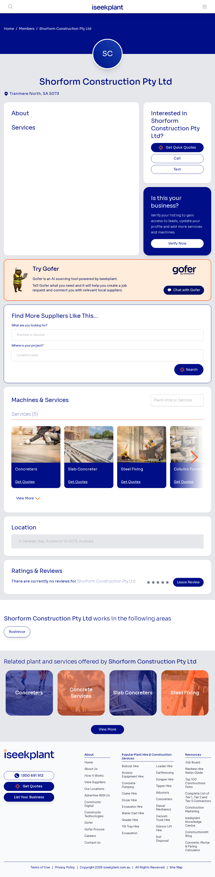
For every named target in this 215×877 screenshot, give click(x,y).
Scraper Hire (165, 779)
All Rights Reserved (150, 867)
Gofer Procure (94, 829)
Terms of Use (40, 867)
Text (177, 169)
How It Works (94, 776)
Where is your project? (28, 345)
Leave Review (188, 582)
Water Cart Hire (133, 813)
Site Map (176, 867)
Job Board (192, 762)
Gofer (88, 823)
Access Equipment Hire (133, 774)
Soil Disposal (162, 839)
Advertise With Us (97, 795)
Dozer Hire (129, 800)
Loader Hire (164, 766)
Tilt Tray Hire (130, 826)
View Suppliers (95, 782)
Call (177, 158)
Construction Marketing (194, 809)
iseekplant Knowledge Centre (193, 821)
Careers (90, 836)
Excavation (129, 833)
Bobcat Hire (130, 766)
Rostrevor (17, 632)
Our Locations (94, 789)
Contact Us (92, 842)
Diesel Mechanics (163, 808)
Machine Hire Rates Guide (194, 771)
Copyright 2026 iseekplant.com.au (105, 867)
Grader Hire (130, 820)
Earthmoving (165, 773)
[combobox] (107, 335)
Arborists (162, 793)
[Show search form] (10, 6)
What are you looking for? (29, 325)
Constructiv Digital (92, 804)
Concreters (164, 799)
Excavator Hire (132, 807)
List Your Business (29, 797)
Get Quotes (25, 482)
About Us (91, 769)
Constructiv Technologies (94, 814)
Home (9, 29)
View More (25, 498)
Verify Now (177, 243)
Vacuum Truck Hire (163, 818)
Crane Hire (129, 793)
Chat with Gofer (186, 290)
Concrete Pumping (128, 785)
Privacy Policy (65, 867)
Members (26, 29)
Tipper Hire (164, 786)
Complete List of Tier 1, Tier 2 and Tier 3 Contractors (198, 797)
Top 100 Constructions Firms (195, 783)
